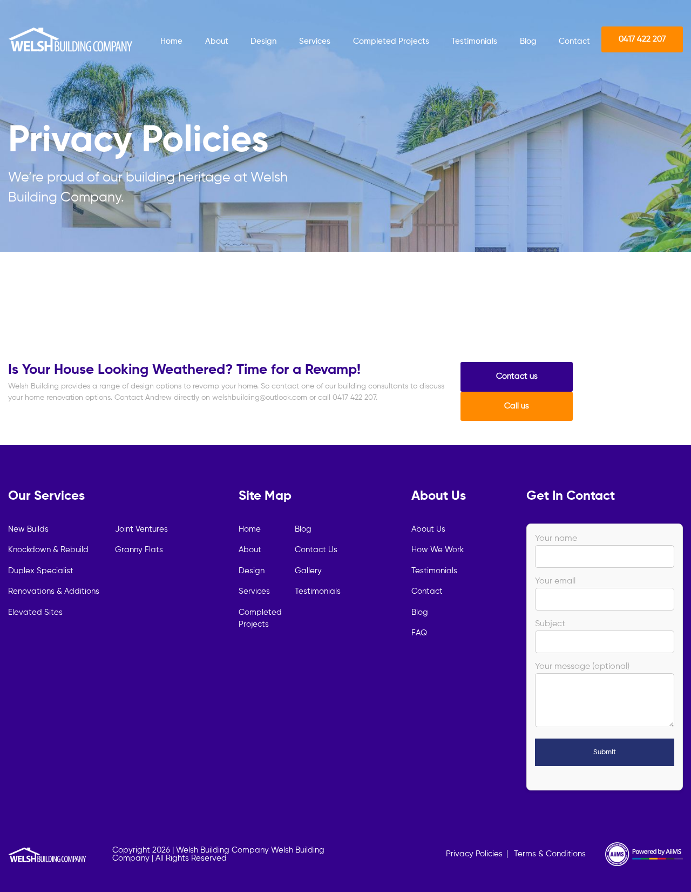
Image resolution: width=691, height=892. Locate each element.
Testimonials (474, 41)
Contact (574, 41)
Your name (556, 538)
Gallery (308, 571)
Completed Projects (391, 41)
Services (314, 41)
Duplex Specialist (40, 571)
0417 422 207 (642, 39)
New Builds (28, 529)
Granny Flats (139, 550)
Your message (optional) (582, 666)
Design (263, 41)
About (216, 41)
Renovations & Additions (53, 591)
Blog (528, 41)
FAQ (419, 633)
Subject (550, 624)
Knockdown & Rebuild (48, 550)
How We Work (437, 550)
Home (171, 41)
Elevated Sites (35, 612)
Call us (516, 406)
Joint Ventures (141, 529)
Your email (555, 581)
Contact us (517, 376)
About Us (428, 529)
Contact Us (316, 550)
